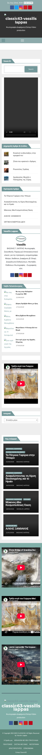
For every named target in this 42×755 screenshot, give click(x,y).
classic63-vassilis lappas (21, 20)
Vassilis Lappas (22, 735)
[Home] (3, 40)
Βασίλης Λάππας (23, 462)
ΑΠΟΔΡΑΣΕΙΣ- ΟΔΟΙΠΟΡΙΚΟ (14, 448)
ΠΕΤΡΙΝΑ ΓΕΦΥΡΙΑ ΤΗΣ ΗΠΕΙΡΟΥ (15, 452)
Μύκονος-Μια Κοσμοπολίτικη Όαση (18, 210)
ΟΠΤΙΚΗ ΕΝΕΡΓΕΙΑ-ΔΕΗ (14, 222)
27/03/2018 (20, 333)
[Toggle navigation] (22, 40)
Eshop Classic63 (21, 752)
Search (7, 61)
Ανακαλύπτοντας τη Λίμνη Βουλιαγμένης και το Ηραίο (21, 478)
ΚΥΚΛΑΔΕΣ (27, 499)
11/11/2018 (20, 319)
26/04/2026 (10, 485)
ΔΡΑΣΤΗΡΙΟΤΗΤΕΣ (15, 748)
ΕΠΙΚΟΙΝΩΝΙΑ (28, 748)
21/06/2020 (20, 297)
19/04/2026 (10, 509)
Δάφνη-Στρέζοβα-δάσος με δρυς (27, 304)
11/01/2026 (10, 532)
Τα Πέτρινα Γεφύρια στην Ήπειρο (17, 196)
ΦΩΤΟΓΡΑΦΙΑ (34, 744)
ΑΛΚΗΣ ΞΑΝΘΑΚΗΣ (12, 216)
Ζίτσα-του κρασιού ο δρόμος (24, 161)
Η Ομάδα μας (8, 740)
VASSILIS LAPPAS (23, 509)
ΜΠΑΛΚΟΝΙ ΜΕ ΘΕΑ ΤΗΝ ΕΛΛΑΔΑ (26, 740)
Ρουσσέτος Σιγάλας (21, 169)
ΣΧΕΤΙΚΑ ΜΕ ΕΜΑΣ (11, 525)
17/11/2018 (20, 307)
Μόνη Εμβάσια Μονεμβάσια (25, 316)
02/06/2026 (10, 462)
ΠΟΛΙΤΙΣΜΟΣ (7, 744)
